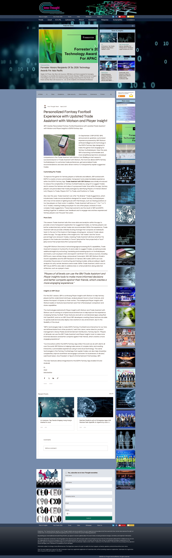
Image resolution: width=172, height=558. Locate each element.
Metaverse (104, 72)
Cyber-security (71, 94)
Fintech (102, 94)
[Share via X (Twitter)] (49, 378)
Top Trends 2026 (124, 44)
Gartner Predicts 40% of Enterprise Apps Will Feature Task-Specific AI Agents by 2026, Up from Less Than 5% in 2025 (95, 421)
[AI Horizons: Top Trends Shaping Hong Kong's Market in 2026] (56, 407)
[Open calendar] (132, 26)
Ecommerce (93, 94)
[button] (117, 30)
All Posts (40, 94)
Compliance (61, 94)
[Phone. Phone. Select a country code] (68, 514)
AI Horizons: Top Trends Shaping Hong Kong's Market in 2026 (56, 421)
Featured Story (45, 65)
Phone (67, 510)
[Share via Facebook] (44, 378)
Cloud (52, 94)
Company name (70, 496)
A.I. (102, 44)
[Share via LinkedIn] (53, 378)
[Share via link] (57, 378)
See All (111, 393)
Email (67, 503)
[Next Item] (95, 46)
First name (68, 475)
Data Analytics (83, 94)
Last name (68, 482)
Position (67, 489)
